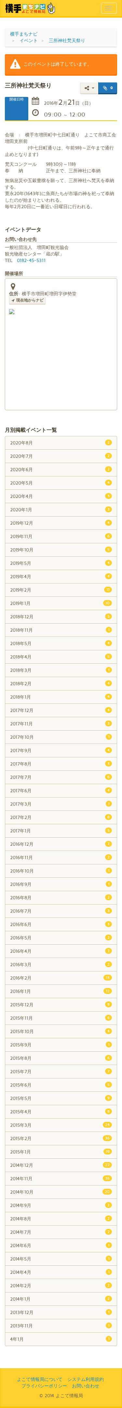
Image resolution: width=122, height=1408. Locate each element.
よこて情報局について (39, 1379)
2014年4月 (60, 1272)
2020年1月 (60, 509)
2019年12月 (60, 523)
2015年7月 (60, 1071)
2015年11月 (60, 1018)
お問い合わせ (85, 1385)
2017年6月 (60, 790)
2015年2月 (60, 1138)
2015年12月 (60, 1004)
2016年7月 (60, 911)
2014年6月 (60, 1245)
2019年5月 (60, 563)
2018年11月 (60, 630)
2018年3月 (60, 670)
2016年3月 (60, 964)
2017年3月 (60, 804)
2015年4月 (60, 1111)
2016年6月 (60, 924)
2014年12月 (60, 1165)
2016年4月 (60, 951)
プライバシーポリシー (44, 1385)
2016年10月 (60, 871)
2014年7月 (60, 1232)
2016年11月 (60, 857)
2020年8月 (60, 442)
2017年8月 (60, 763)
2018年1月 (60, 697)
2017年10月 (60, 737)
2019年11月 (60, 536)
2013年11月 (60, 1325)
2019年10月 (60, 549)
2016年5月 (60, 937)
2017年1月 (60, 830)
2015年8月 (60, 1058)
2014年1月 (60, 1299)
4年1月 (60, 1339)
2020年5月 (60, 483)
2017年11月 (60, 723)
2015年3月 (60, 1125)
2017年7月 (60, 777)
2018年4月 (60, 656)
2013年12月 (60, 1312)
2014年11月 (60, 1178)
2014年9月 (60, 1205)
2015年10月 (60, 1031)
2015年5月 (60, 1098)
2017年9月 (60, 750)
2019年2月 (60, 590)
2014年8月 (60, 1218)
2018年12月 (60, 616)
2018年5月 (60, 643)
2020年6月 (60, 469)
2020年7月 (60, 456)
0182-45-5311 (31, 260)
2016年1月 (60, 991)
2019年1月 (60, 603)
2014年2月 (60, 1285)
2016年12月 (60, 844)
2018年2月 (60, 683)
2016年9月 (60, 884)
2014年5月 (60, 1258)
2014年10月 (60, 1192)
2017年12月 (60, 710)
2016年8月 (60, 897)
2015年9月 (60, 1044)
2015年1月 (60, 1151)
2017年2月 (60, 817)
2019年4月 (60, 576)
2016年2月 (60, 978)
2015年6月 (60, 1085)
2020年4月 (60, 496)
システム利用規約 (85, 1379)
